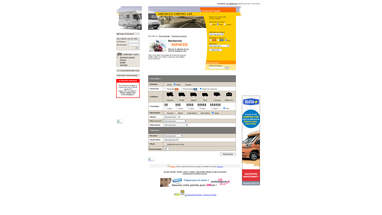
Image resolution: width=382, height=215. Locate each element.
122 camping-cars (231, 3)
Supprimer (123, 65)
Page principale (164, 36)
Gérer (186, 172)
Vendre (179, 172)
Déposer (123, 60)
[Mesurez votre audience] (151, 160)
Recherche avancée (127, 57)
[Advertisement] (135, 111)
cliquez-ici (220, 166)
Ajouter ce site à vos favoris (216, 172)
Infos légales (200, 172)
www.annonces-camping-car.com (195, 173)
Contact (192, 172)
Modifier (123, 62)
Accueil (166, 172)
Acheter (173, 172)
